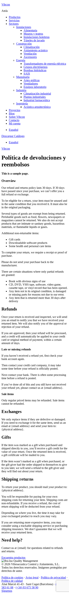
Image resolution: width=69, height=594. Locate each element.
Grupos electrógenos (35, 67)
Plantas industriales (35, 96)
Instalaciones (23, 27)
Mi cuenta (14, 123)
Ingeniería (22, 103)
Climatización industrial (37, 93)
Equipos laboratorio (35, 86)
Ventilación (30, 53)
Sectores (14, 23)
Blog (12, 113)
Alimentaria (30, 30)
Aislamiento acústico (36, 50)
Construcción (24, 43)
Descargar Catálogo (12, 136)
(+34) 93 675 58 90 (27, 587)
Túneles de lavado (34, 40)
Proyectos (14, 110)
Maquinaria (22, 76)
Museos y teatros (33, 33)
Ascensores (30, 57)
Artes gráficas (32, 80)
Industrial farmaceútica (37, 100)
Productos (14, 17)
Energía (20, 60)
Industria (21, 90)
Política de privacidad (53, 577)
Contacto (14, 120)
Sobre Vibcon (17, 116)
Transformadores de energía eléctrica (45, 63)
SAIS (27, 73)
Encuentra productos (13, 557)
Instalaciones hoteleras (36, 37)
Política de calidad (12, 580)
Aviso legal (31, 577)
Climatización (32, 47)
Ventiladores (31, 83)
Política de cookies (12, 577)
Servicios (14, 20)
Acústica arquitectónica (37, 106)
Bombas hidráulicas (35, 70)
